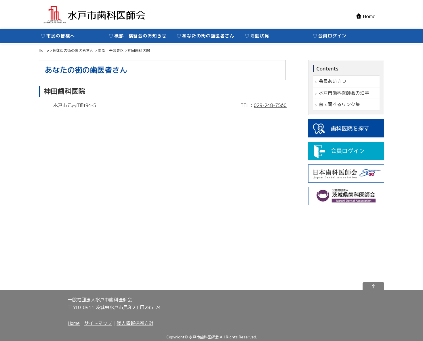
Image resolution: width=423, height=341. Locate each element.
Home (74, 323)
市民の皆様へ (60, 36)
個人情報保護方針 (135, 323)
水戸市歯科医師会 (204, 337)
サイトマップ (98, 323)
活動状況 (259, 36)
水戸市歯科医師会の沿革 (344, 93)
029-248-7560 (270, 105)
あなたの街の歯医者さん (208, 36)
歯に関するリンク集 (339, 104)
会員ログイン (332, 36)
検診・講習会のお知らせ (140, 36)
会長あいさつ (332, 81)
